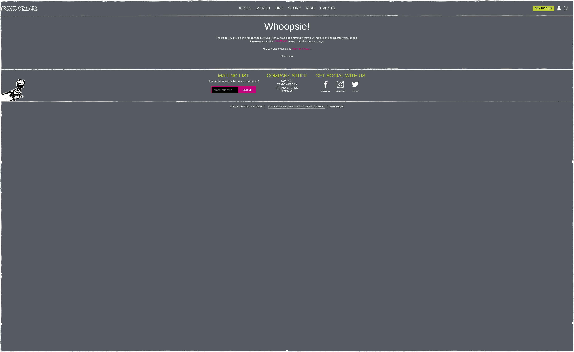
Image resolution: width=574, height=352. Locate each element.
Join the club (543, 8)
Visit (310, 8)
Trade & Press (287, 84)
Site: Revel (337, 106)
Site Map (287, 91)
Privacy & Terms (287, 88)
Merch (263, 8)
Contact (287, 81)
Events (327, 8)
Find (279, 8)
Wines (245, 8)
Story (294, 8)
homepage (280, 41)
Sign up (247, 89)
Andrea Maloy (301, 48)
